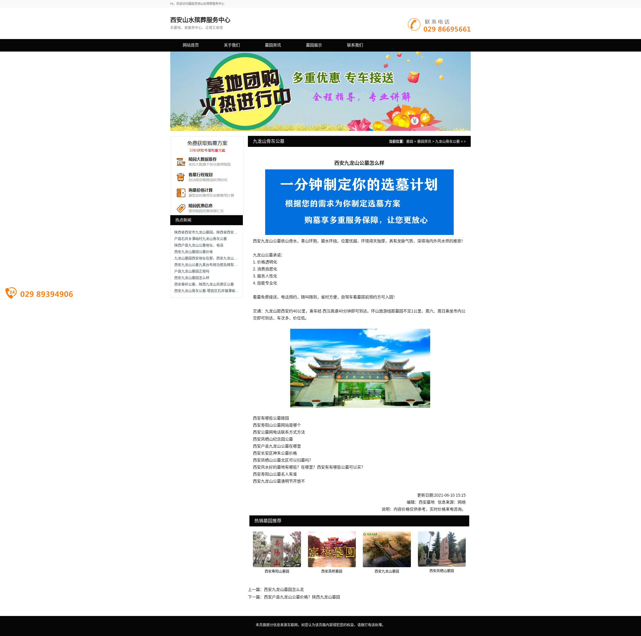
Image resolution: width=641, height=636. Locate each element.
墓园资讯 (424, 141)
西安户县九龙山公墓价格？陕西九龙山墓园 (302, 597)
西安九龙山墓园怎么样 (191, 278)
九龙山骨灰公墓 (447, 141)
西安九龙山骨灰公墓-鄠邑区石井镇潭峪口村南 (210, 291)
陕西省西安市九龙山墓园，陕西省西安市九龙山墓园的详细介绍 (223, 232)
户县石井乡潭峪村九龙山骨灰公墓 (200, 239)
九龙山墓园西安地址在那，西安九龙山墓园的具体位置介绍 (219, 258)
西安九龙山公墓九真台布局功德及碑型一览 (207, 265)
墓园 (409, 141)
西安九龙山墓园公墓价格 (193, 252)
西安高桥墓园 (331, 571)
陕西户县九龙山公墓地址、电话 (198, 245)
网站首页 (191, 45)
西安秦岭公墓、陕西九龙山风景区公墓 (204, 284)
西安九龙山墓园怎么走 (284, 589)
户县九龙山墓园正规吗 (191, 271)
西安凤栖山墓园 (441, 571)
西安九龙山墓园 (387, 571)
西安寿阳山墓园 (277, 571)
